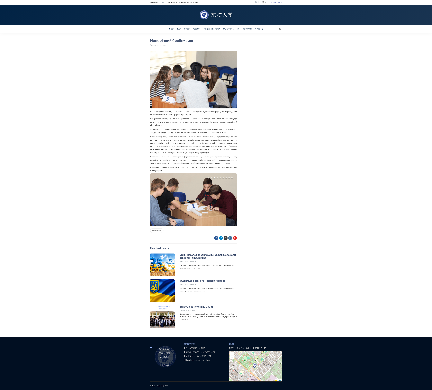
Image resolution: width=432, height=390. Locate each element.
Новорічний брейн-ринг (172, 40)
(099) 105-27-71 (172, 2)
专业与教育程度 (247, 29)
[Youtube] (265, 2)
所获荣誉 (187, 29)
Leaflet (279, 380)
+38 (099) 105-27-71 (203, 356)
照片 (238, 29)
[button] (155, 2)
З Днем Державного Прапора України (202, 281)
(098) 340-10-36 (194, 2)
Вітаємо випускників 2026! (196, 306)
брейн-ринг (157, 230)
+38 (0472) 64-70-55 (197, 348)
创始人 (179, 29)
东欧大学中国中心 (228, 29)
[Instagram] (263, 2)
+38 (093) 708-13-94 (207, 352)
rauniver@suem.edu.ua (200, 360)
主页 (172, 29)
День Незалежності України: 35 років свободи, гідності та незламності (208, 256)
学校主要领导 (197, 29)
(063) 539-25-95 (184, 2)
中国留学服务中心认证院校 (212, 29)
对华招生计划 (259, 29)
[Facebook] (261, 2)
